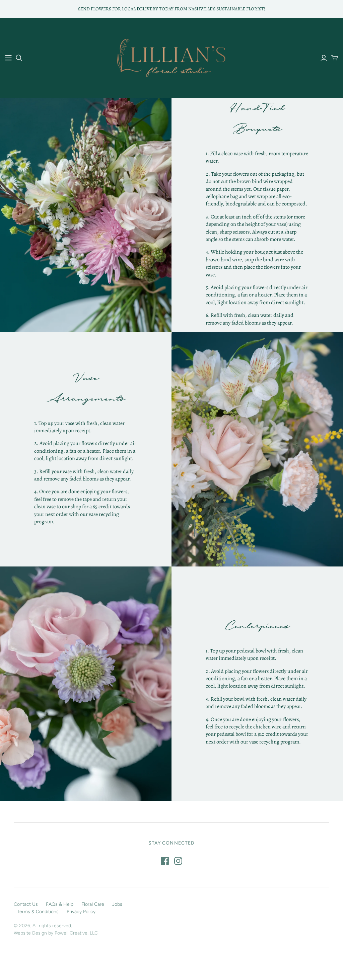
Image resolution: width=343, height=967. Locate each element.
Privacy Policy (81, 911)
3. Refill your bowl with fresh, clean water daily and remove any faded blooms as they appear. (256, 702)
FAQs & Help (59, 904)
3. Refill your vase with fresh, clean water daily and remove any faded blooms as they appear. (84, 475)
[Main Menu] (8, 58)
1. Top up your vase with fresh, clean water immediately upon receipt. (79, 427)
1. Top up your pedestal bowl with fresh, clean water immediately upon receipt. (254, 654)
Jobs (117, 904)
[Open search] (19, 58)
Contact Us (26, 904)
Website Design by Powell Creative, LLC (56, 933)
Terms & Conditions (38, 911)
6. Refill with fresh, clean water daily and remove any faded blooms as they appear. (249, 319)
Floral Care (92, 904)
